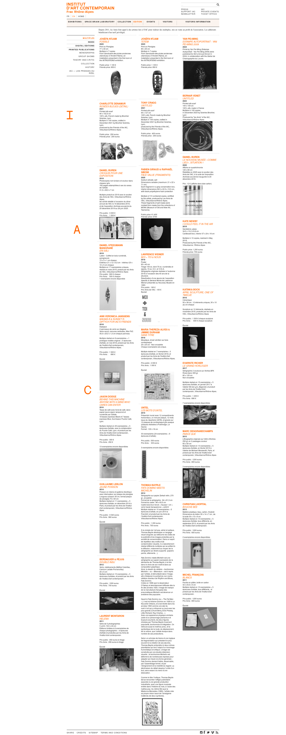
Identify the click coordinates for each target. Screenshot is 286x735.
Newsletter (188, 14)
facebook (204, 732)
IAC (203, 9)
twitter (208, 732)
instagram (201, 732)
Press (184, 9)
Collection (88, 63)
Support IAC (188, 11)
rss (217, 732)
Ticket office (209, 14)
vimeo (212, 732)
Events (151, 22)
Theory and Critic (84, 60)
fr (68, 16)
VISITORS (168, 22)
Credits (81, 732)
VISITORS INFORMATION (198, 22)
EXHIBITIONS (75, 22)
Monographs (87, 52)
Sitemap (93, 732)
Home (81, 16)
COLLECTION (124, 22)
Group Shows (86, 56)
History (90, 67)
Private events (210, 11)
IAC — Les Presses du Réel (82, 72)
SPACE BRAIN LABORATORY (100, 22)
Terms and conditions (114, 732)
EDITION (137, 22)
